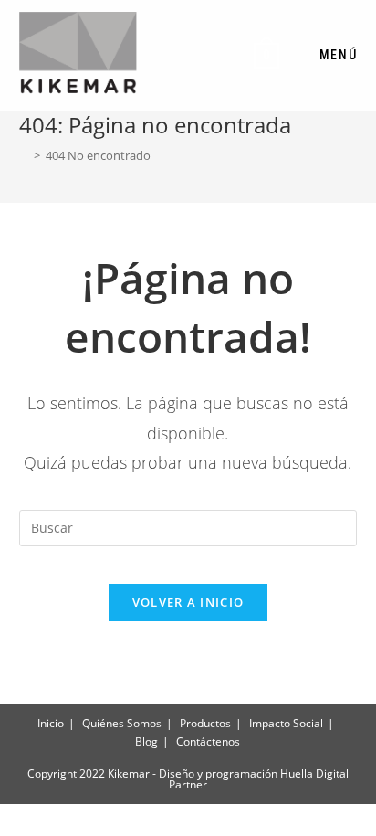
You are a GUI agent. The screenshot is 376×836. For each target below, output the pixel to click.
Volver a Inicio (188, 602)
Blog (146, 741)
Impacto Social (286, 723)
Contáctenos (208, 741)
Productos (205, 723)
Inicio (50, 723)
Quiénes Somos (122, 723)
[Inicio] (23, 155)
